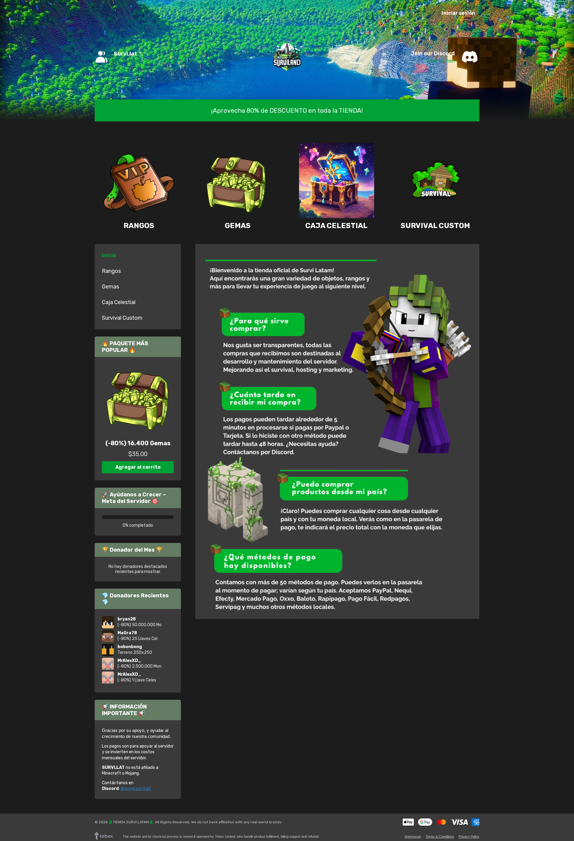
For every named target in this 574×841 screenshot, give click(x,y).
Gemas (238, 225)
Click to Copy (128, 61)
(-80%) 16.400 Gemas (137, 443)
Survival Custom (435, 225)
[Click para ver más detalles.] (138, 400)
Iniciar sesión (458, 13)
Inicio (109, 255)
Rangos (139, 225)
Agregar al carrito (137, 467)
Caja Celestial (336, 225)
